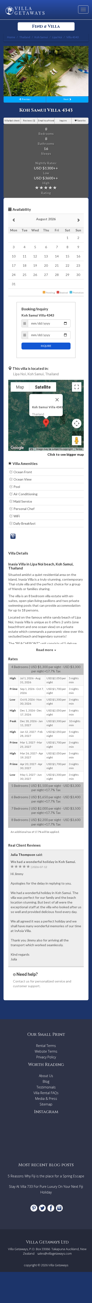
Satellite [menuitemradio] (43, 387)
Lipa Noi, (20, 374)
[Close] (57, 399)
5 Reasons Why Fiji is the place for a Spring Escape (46, 1176)
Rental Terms (46, 1045)
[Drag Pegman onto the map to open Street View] (76, 440)
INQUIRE (46, 345)
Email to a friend (46, 120)
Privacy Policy (46, 1057)
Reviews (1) (29, 120)
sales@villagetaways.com (54, 1253)
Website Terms (46, 1051)
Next (66, 99)
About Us (46, 1076)
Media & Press (46, 1098)
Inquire (63, 120)
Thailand (52, 374)
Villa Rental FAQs (46, 1093)
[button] (46, 423)
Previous (26, 99)
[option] (46, 71)
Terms (78, 449)
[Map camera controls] (76, 423)
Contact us (21, 981)
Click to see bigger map (65, 454)
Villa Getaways (58, 1265)
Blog (46, 1081)
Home (11, 37)
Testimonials (46, 1087)
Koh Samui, (35, 374)
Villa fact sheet (12, 120)
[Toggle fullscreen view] (76, 387)
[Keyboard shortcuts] (31, 449)
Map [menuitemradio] (20, 387)
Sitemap (46, 1104)
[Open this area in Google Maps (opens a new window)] (17, 448)
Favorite (81, 120)
